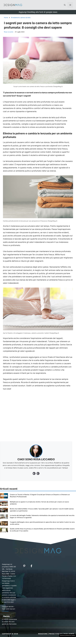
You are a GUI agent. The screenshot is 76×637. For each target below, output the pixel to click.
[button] (64, 5)
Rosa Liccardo (8, 32)
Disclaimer (69, 634)
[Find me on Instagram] (34, 473)
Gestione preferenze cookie (67, 635)
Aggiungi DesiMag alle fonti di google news (38, 12)
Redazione (42, 634)
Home (6, 17)
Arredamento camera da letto (21, 17)
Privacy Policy (56, 634)
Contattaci (5, 611)
